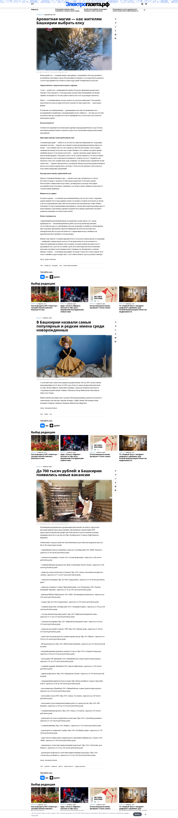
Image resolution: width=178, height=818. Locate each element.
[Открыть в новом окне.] (44, 277)
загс (51, 414)
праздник (55, 265)
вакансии (54, 766)
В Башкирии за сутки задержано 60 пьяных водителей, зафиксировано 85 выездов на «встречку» (126, 10)
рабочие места (68, 766)
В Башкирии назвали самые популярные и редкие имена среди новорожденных (67, 10)
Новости (39, 318)
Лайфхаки (39, 14)
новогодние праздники (70, 265)
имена (46, 414)
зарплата (47, 766)
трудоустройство (80, 766)
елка (60, 265)
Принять (137, 814)
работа (60, 766)
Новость (34, 10)
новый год (47, 265)
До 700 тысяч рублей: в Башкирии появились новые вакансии (95, 10)
